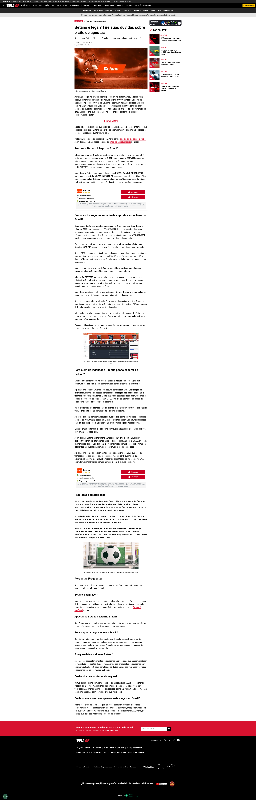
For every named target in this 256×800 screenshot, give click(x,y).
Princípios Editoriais (132, 15)
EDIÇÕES (79, 748)
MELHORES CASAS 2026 (103, 10)
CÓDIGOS (127, 10)
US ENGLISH (137, 748)
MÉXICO (121, 748)
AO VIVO (129, 5)
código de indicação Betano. (133, 139)
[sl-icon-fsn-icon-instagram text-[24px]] (165, 740)
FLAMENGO (74, 5)
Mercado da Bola (59, 5)
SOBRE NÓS (80, 752)
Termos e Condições (110, 730)
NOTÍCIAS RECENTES (29, 5)
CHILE (106, 748)
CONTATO (98, 752)
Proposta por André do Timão (43, 1)
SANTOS (120, 5)
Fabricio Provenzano (84, 42)
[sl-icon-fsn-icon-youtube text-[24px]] (178, 740)
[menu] (3, 5)
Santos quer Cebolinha (79, 1)
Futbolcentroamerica (136, 752)
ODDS (145, 10)
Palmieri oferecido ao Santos (122, 1)
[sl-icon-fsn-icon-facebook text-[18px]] (161, 740)
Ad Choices (131, 767)
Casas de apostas (100, 21)
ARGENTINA (89, 748)
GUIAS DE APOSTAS (165, 10)
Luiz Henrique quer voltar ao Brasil (99, 1)
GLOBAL (113, 748)
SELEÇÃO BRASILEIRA (143, 5)
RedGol (123, 752)
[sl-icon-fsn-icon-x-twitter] (169, 740)
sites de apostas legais (120, 142)
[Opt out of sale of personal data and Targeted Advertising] (5, 796)
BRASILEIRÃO (44, 5)
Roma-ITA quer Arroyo (62, 1)
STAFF (89, 752)
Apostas (85, 5)
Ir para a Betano (111, 121)
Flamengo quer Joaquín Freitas (21, 1)
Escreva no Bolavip (111, 752)
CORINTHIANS (97, 5)
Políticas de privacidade (103, 767)
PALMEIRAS (109, 5)
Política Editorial (120, 767)
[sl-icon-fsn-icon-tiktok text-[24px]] (174, 740)
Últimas (117, 10)
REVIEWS (137, 10)
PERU (128, 748)
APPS (153, 10)
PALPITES (87, 10)
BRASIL (99, 748)
